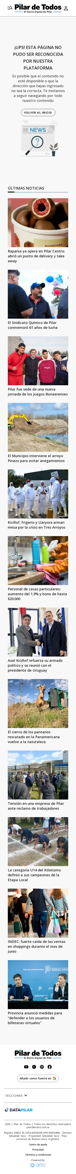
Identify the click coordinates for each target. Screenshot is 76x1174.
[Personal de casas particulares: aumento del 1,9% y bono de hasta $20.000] (38, 560)
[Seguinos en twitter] (34, 1067)
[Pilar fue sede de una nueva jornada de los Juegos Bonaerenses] (38, 360)
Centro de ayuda (38, 1144)
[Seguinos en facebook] (50, 1067)
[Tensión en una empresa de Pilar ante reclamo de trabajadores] (38, 775)
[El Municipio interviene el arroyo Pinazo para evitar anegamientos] (38, 427)
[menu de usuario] (66, 8)
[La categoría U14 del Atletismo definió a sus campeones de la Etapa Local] (38, 841)
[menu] (10, 8)
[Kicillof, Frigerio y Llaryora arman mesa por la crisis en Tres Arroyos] (38, 493)
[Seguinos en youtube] (26, 1067)
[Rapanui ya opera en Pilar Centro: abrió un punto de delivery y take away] (38, 222)
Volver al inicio (38, 112)
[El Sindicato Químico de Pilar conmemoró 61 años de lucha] (38, 294)
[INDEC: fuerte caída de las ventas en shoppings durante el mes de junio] (38, 913)
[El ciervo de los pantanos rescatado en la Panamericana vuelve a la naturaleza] (38, 703)
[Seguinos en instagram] (42, 1067)
